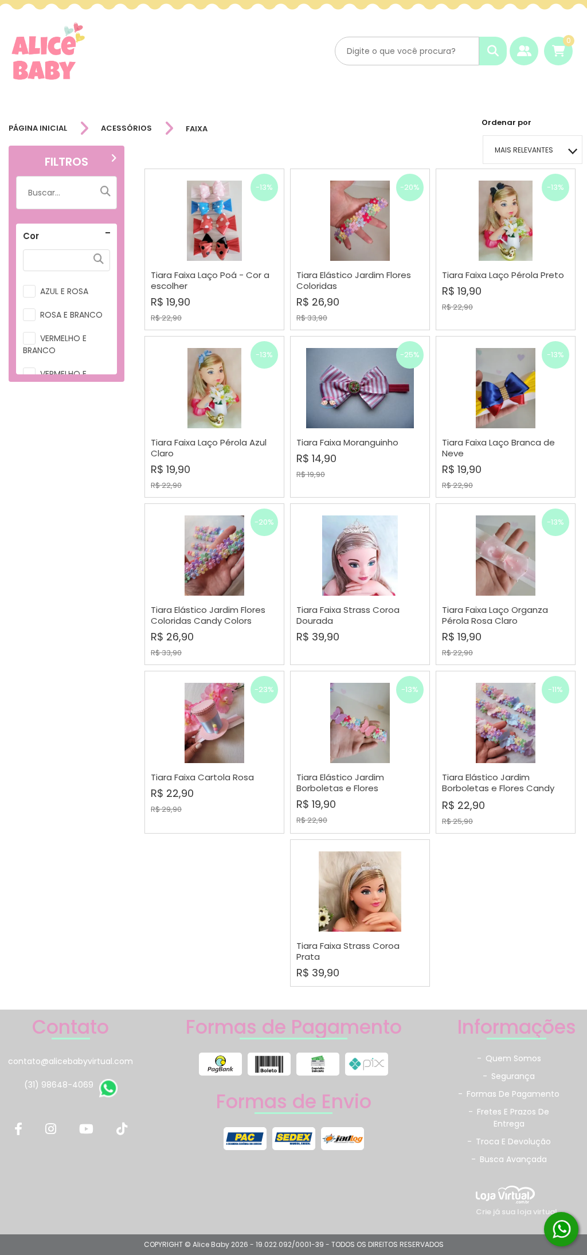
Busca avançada (509, 1159)
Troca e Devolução (509, 1141)
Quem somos (509, 1058)
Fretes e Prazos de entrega (508, 1117)
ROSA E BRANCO (71, 314)
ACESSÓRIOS (126, 128)
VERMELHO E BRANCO (55, 344)
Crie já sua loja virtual (516, 1211)
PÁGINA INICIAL (38, 128)
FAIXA (197, 128)
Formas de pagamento (508, 1094)
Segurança (509, 1076)
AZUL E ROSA (64, 291)
